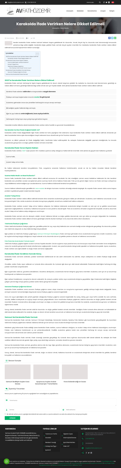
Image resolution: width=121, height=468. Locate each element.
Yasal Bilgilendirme (107, 461)
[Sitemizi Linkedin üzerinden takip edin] (109, 2)
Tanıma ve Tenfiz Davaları (51, 436)
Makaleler (80, 11)
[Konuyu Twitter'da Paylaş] (112, 38)
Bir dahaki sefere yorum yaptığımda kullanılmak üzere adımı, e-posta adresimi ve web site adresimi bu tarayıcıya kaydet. (47, 414)
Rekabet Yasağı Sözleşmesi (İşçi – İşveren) (51, 446)
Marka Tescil (78, 465)
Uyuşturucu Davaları (96, 463)
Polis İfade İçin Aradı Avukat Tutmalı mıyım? (20, 68)
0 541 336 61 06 (31, 2)
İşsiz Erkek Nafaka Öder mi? (69, 444)
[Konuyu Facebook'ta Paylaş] (109, 38)
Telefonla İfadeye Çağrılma (15, 66)
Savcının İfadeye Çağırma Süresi (17, 72)
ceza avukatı (39, 188)
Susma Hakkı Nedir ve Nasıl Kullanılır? (18, 62)
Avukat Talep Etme (13, 64)
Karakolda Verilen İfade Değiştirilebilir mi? (19, 58)
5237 (24, 151)
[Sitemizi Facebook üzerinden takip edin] (104, 2)
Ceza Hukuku (64, 28)
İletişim (111, 11)
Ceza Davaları (75, 463)
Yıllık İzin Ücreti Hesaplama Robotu (62, 465)
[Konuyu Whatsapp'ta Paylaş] (115, 38)
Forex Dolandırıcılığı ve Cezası (75, 382)
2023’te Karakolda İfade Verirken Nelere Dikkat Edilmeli (22, 56)
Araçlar (103, 11)
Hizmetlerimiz (92, 11)
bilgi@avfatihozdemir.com (16, 2)
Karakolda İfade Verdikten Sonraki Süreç (18, 70)
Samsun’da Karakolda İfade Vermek (17, 74)
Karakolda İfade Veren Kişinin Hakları (17, 60)
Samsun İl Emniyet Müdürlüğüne (48, 234)
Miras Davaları (85, 463)
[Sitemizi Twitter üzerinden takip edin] (106, 2)
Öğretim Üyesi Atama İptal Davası (69, 436)
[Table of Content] (37, 53)
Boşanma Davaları (64, 463)
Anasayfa (69, 11)
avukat (37, 97)
